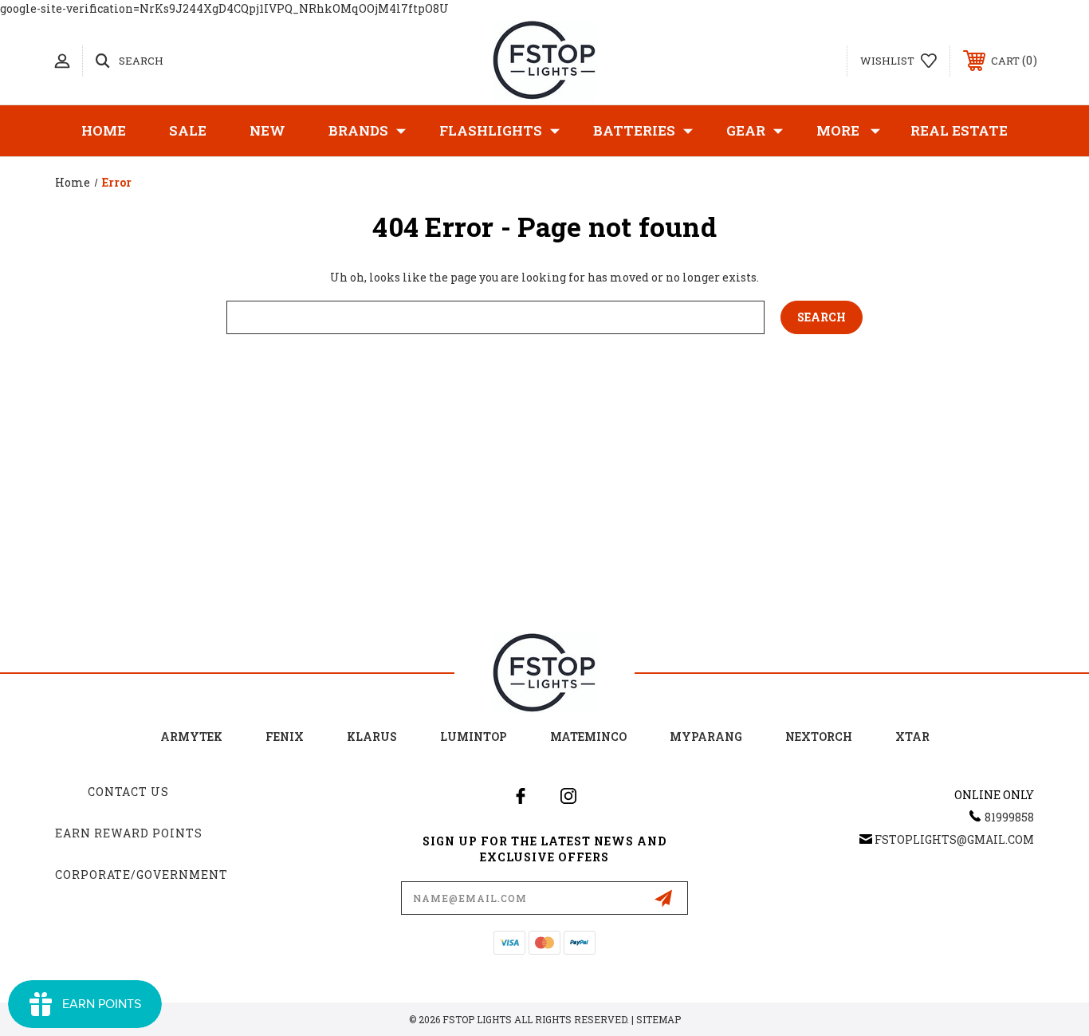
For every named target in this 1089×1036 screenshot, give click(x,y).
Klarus (372, 736)
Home (103, 130)
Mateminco (588, 736)
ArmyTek (191, 736)
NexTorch (818, 736)
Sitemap (658, 1019)
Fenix (284, 736)
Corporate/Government (141, 874)
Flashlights (490, 130)
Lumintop (473, 736)
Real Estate (959, 130)
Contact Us (128, 791)
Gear (745, 130)
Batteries (634, 130)
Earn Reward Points (128, 833)
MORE (837, 130)
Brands (358, 130)
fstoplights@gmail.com (954, 839)
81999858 (1009, 817)
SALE (187, 130)
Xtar (912, 736)
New (267, 130)
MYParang (706, 736)
